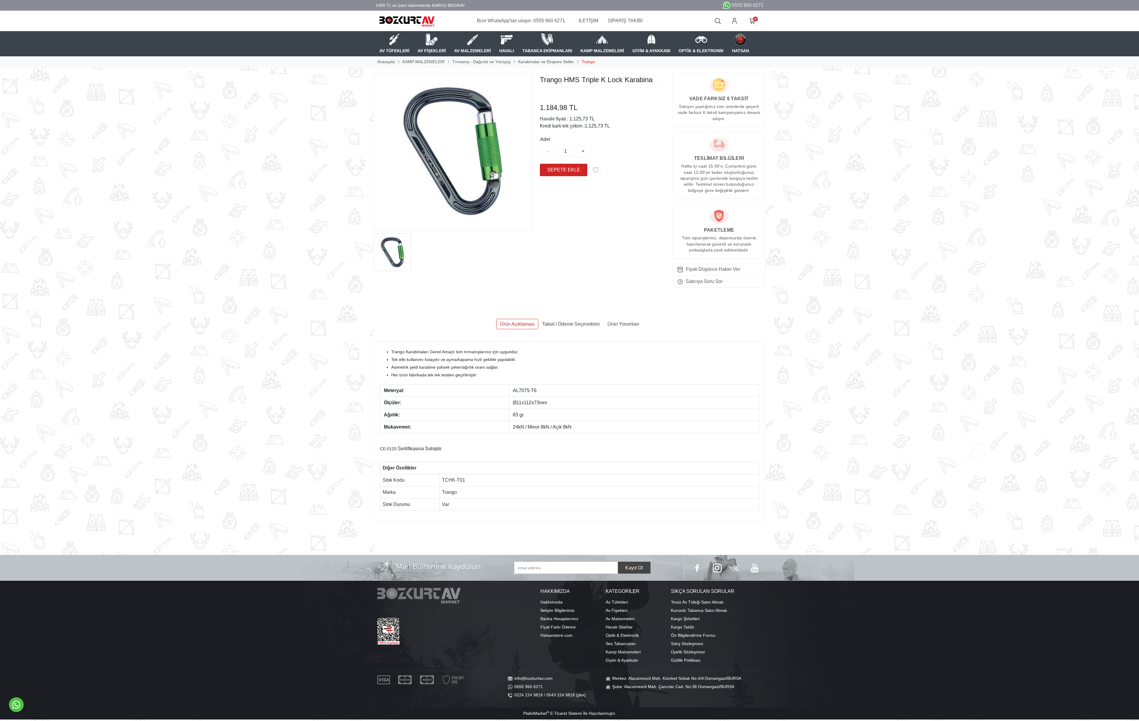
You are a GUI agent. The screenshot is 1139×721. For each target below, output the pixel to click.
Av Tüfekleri (617, 602)
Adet (545, 139)
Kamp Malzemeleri (623, 652)
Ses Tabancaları (621, 643)
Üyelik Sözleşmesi (688, 652)
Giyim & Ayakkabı (622, 660)
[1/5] (543, 95)
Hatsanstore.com (556, 635)
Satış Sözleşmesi (687, 643)
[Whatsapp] (16, 704)
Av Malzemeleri (620, 618)
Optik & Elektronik (622, 635)
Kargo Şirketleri (685, 618)
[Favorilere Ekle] (595, 170)
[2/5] (547, 95)
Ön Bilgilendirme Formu (693, 635)
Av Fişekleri (616, 610)
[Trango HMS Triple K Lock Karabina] (453, 151)
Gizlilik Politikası (686, 660)
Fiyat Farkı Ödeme (558, 627)
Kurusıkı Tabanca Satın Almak (699, 610)
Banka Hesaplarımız (559, 618)
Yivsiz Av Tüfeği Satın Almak (697, 602)
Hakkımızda (551, 602)
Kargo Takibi (682, 627)
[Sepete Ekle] (563, 170)
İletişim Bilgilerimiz (557, 610)
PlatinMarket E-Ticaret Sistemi (552, 713)
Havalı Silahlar (619, 627)
